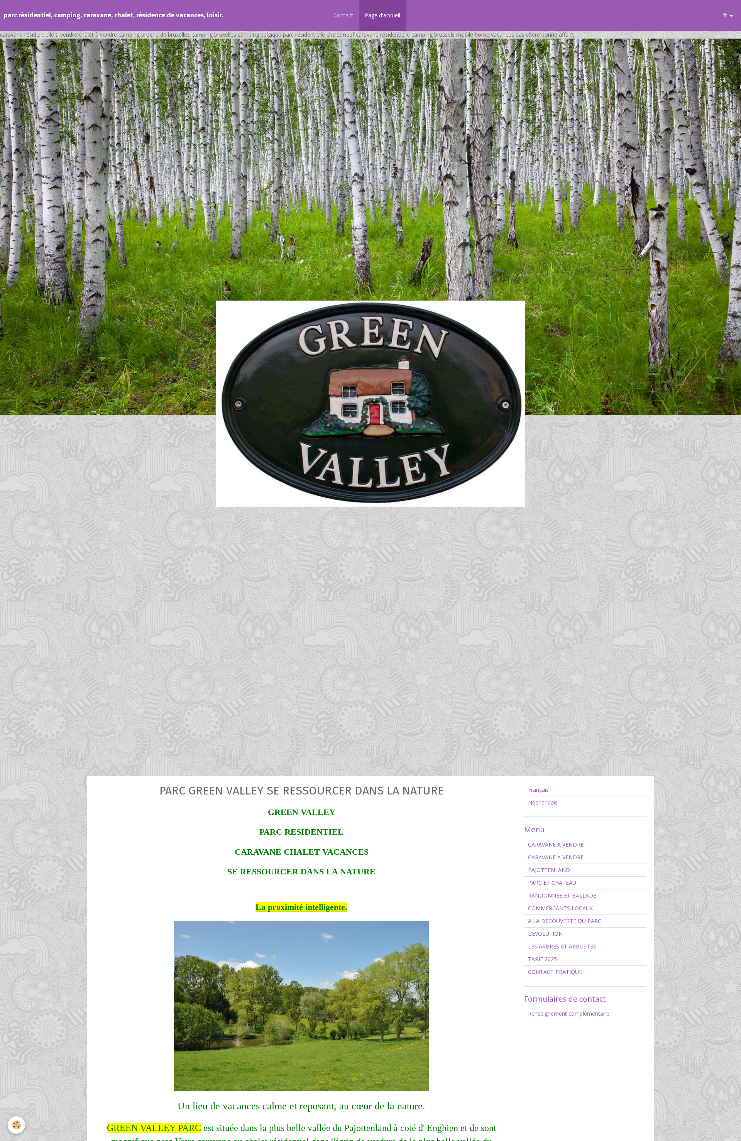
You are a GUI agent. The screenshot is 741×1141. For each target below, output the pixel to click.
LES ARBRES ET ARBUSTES (562, 946)
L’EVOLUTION (545, 933)
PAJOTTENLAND (549, 870)
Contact (343, 15)
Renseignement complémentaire (568, 1013)
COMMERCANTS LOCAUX (560, 908)
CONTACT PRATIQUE (555, 971)
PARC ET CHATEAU (552, 882)
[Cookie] (16, 1125)
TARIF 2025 (542, 959)
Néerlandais (543, 802)
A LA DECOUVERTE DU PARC (564, 921)
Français (538, 789)
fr (725, 15)
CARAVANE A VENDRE (556, 844)
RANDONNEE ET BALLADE (562, 895)
